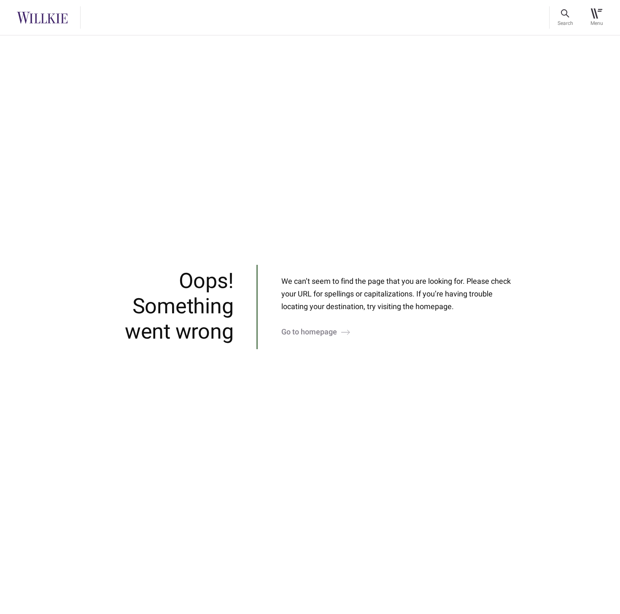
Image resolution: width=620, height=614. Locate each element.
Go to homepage (309, 332)
